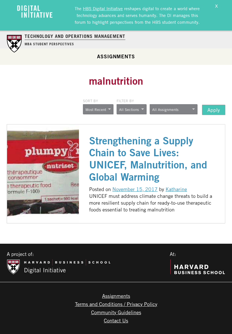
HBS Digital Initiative (103, 8)
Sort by (90, 101)
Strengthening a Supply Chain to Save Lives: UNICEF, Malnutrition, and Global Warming (148, 158)
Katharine (176, 189)
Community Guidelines (116, 312)
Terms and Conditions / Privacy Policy (116, 304)
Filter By (125, 101)
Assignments (116, 56)
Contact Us (116, 320)
